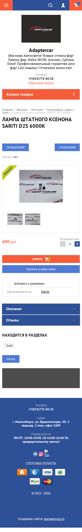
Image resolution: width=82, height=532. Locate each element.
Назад (11, 359)
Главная (7, 109)
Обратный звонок (41, 83)
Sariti (5, 112)
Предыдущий (15, 147)
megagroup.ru (54, 519)
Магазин (22, 109)
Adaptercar (41, 50)
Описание (14, 308)
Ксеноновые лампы (60, 109)
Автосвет (37, 109)
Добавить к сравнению (29, 283)
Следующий (67, 147)
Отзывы (12, 320)
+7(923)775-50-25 (41, 79)
